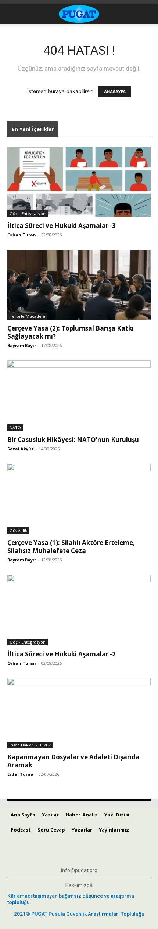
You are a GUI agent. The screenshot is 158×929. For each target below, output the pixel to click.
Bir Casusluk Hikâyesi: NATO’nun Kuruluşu (73, 439)
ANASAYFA (115, 91)
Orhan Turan (21, 234)
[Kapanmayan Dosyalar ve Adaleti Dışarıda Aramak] (79, 713)
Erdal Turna (20, 774)
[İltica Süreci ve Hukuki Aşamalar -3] (79, 182)
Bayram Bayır (21, 345)
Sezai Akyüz (20, 448)
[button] (12, 14)
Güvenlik (18, 530)
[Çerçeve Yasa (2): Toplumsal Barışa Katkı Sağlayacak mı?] (79, 285)
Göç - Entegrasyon (28, 213)
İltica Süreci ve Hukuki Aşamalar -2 (61, 654)
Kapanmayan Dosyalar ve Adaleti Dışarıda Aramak (73, 761)
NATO (15, 427)
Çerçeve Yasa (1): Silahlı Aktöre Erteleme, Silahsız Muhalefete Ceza (71, 546)
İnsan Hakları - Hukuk (30, 745)
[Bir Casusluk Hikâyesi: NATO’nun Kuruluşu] (79, 395)
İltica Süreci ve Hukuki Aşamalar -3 (61, 225)
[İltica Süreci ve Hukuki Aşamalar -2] (79, 610)
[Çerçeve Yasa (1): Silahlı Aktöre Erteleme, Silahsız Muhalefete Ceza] (79, 499)
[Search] (147, 14)
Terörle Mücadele (27, 316)
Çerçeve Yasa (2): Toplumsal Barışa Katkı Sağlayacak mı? (70, 332)
